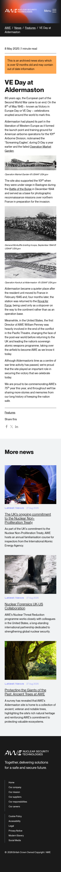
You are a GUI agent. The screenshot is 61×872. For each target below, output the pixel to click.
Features (30, 27)
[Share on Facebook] (6, 426)
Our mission (14, 792)
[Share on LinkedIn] (16, 426)
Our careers (14, 806)
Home (11, 782)
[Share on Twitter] (11, 426)
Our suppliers (15, 797)
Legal (11, 826)
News (17, 27)
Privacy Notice (15, 830)
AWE (8, 27)
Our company (15, 787)
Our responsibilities (18, 801)
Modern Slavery (16, 835)
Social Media (15, 840)
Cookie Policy (15, 816)
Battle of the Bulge (20, 189)
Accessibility (14, 821)
